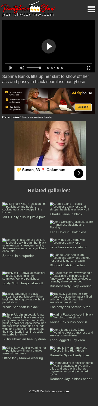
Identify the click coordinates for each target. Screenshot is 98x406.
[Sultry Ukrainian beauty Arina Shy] (24, 334)
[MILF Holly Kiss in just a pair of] (24, 212)
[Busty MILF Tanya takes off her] (24, 278)
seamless (36, 117)
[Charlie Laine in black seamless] (72, 209)
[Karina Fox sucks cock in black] (72, 317)
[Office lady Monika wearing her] (24, 353)
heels (48, 117)
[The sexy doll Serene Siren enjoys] (72, 302)
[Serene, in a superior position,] (24, 251)
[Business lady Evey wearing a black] (72, 281)
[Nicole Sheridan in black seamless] (24, 302)
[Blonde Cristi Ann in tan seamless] (72, 260)
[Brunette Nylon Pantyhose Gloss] (72, 350)
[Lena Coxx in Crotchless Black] (72, 227)
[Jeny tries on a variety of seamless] (72, 242)
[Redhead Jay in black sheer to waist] (72, 374)
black (25, 117)
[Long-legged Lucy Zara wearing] (72, 335)
